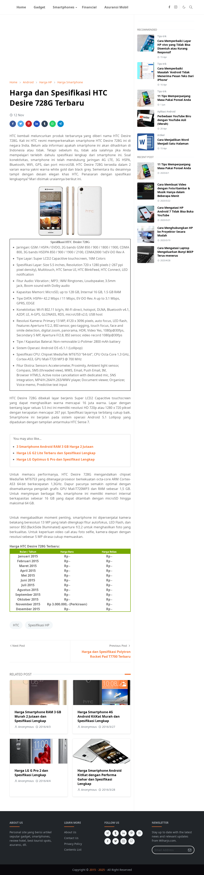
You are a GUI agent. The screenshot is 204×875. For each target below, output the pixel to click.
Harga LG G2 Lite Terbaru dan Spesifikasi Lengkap (56, 453)
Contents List (72, 849)
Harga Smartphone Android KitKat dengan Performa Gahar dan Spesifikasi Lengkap (99, 777)
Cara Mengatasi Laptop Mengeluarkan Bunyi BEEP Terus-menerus (175, 251)
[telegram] (107, 833)
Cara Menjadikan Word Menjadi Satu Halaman (173, 141)
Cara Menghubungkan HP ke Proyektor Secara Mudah (175, 231)
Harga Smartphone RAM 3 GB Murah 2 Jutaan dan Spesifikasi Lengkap (38, 716)
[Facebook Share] (13, 124)
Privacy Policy (73, 844)
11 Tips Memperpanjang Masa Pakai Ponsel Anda (174, 98)
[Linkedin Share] (36, 124)
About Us (70, 832)
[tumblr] (115, 833)
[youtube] (139, 833)
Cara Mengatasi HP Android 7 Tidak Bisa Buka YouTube (175, 211)
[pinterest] (131, 833)
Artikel (161, 135)
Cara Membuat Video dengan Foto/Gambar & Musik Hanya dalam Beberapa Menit (173, 190)
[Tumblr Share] (44, 124)
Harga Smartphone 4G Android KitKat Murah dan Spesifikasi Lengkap (98, 716)
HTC (16, 625)
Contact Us (71, 838)
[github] (131, 841)
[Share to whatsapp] (52, 124)
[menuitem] (21, 7)
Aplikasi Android (166, 111)
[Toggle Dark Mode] (184, 7)
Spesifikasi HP (38, 625)
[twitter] (115, 841)
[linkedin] (123, 833)
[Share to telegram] (60, 124)
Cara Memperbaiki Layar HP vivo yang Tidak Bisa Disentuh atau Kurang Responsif (174, 46)
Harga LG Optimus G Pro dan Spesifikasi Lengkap (56, 459)
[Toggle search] (190, 7)
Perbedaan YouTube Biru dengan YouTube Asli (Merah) (174, 120)
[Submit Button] (189, 850)
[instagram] (176, 7)
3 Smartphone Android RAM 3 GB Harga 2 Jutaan (55, 446)
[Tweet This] (21, 124)
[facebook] (169, 7)
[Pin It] (29, 124)
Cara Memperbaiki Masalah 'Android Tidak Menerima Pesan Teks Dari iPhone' (175, 74)
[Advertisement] (70, 47)
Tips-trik (161, 36)
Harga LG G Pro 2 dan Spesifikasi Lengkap (31, 772)
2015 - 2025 (97, 870)
